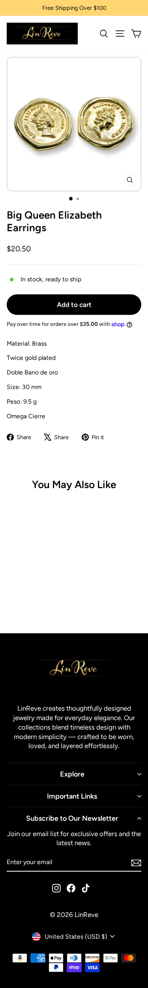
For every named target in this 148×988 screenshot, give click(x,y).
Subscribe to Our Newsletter (72, 818)
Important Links (72, 796)
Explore (72, 774)
